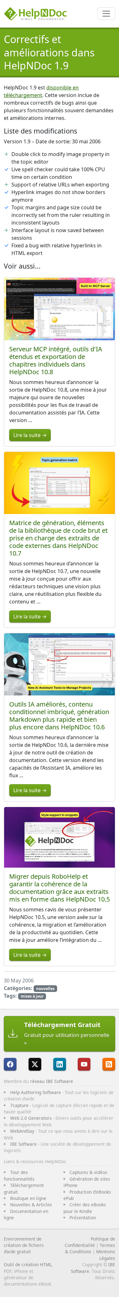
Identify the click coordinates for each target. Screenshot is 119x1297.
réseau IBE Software (51, 1081)
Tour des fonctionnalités (19, 1175)
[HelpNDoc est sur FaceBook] (10, 1064)
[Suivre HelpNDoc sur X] (35, 1064)
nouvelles (45, 988)
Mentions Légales (105, 1254)
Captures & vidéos (88, 1172)
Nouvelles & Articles (31, 1205)
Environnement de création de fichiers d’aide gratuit (24, 1245)
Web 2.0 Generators (31, 1118)
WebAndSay (22, 1131)
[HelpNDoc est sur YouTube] (84, 1064)
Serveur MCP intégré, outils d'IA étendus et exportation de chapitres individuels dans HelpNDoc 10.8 (55, 360)
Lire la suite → (30, 435)
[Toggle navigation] (106, 13)
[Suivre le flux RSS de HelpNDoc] (108, 1064)
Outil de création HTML (28, 1264)
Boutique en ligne (28, 1198)
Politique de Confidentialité (90, 1242)
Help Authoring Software (35, 1092)
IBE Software (23, 1144)
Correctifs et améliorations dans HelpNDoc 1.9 (49, 52)
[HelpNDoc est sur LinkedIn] (59, 1064)
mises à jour (32, 996)
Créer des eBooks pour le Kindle (84, 1208)
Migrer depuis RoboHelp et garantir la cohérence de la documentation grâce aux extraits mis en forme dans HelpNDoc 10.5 (59, 887)
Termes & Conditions (90, 1248)
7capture (19, 1105)
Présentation (82, 1218)
